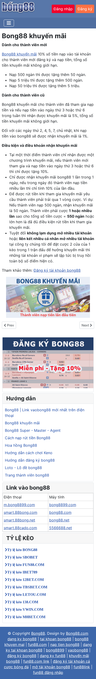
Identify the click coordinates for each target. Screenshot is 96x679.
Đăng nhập (63, 9)
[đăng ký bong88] (48, 362)
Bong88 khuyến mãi (19, 54)
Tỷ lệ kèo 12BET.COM (25, 579)
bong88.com (60, 512)
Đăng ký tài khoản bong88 (57, 270)
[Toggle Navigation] (9, 23)
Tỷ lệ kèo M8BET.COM (26, 617)
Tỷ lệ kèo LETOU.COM (26, 594)
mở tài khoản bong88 (51, 667)
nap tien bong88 (64, 644)
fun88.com (37, 644)
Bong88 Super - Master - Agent (33, 430)
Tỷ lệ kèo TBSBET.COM (27, 587)
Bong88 (38, 633)
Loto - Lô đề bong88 (23, 467)
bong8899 (55, 650)
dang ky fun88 (52, 655)
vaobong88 (78, 650)
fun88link (82, 667)
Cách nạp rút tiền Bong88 (27, 438)
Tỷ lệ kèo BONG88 (22, 550)
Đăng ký (85, 9)
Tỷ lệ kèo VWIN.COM (25, 609)
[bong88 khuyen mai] (48, 297)
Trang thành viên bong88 (27, 475)
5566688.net (60, 527)
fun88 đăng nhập (48, 672)
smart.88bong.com (20, 512)
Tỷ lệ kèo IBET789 (22, 572)
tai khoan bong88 (55, 639)
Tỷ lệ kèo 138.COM (22, 602)
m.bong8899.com (19, 504)
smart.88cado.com (20, 527)
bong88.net (59, 520)
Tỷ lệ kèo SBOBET (22, 557)
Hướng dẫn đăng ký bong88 (30, 460)
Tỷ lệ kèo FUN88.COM (25, 564)
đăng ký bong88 (21, 655)
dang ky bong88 (22, 639)
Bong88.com (77, 633)
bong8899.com (62, 504)
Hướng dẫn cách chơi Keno (28, 452)
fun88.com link (36, 661)
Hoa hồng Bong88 (21, 445)
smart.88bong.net (19, 520)
